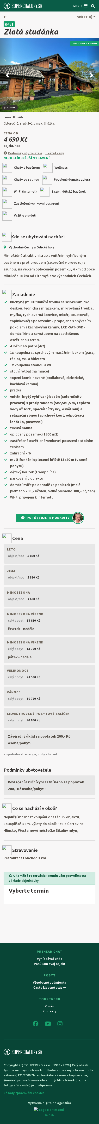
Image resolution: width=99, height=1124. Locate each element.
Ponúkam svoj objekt (49, 964)
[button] (86, 17)
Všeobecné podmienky (49, 982)
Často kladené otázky (49, 987)
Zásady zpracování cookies (24, 1093)
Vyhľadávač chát (49, 959)
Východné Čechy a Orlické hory (31, 247)
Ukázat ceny (54, 153)
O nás (49, 1006)
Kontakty (49, 1011)
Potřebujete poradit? (48, 518)
